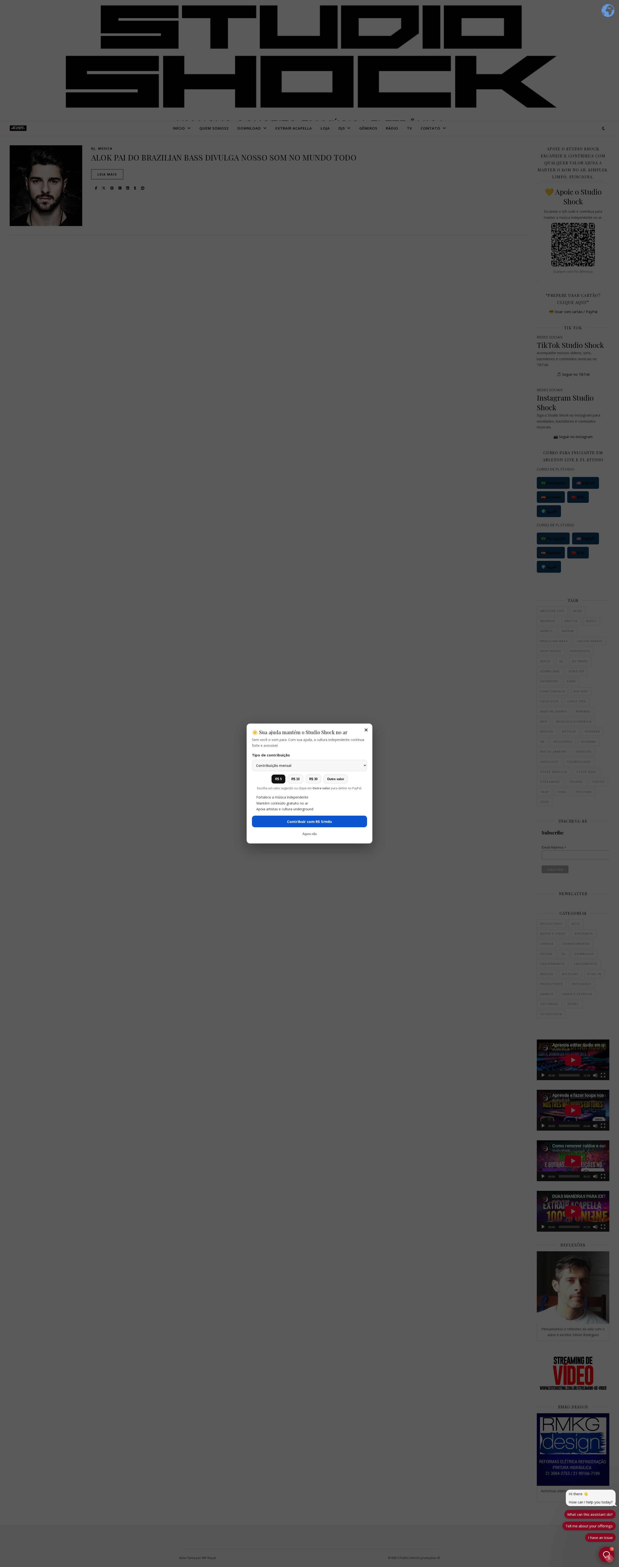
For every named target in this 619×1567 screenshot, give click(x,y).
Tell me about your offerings (589, 1525)
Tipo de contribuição (271, 755)
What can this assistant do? (590, 1514)
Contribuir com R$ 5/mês (309, 821)
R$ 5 (278, 779)
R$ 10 (295, 779)
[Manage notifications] (609, 1558)
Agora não (309, 834)
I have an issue (600, 1537)
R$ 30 (313, 779)
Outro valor (335, 779)
